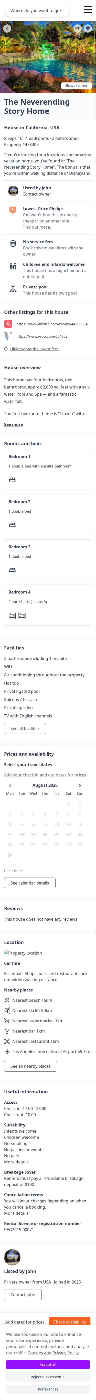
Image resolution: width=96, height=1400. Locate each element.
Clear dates (14, 870)
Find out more (36, 227)
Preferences (48, 1389)
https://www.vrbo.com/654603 (42, 336)
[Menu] (88, 10)
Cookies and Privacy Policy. (53, 1353)
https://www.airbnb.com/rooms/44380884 (52, 324)
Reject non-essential (48, 1376)
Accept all (48, 1364)
